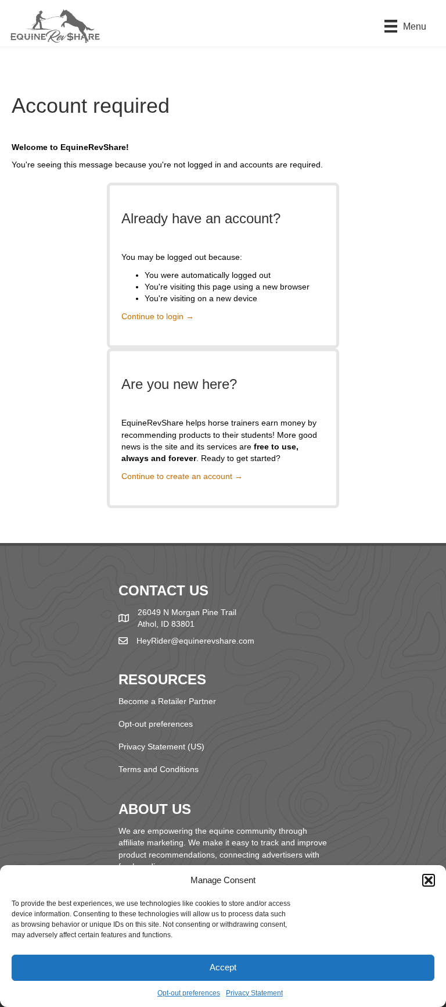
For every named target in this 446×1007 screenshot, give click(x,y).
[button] (428, 880)
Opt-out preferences (188, 993)
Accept (223, 967)
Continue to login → (157, 316)
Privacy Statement (254, 993)
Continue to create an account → (182, 476)
